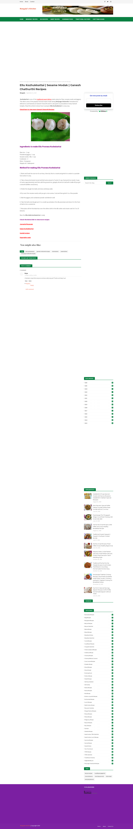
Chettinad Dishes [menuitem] (98, 19)
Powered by (94, 111)
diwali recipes (99, 667)
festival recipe (99, 676)
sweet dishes (64, 251)
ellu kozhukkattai (30, 251)
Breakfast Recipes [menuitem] (32, 19)
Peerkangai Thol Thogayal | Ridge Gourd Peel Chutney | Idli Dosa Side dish (103, 517)
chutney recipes (99, 655)
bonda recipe (99, 629)
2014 (99, 420)
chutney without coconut (99, 658)
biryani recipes (99, 623)
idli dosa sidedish (99, 681)
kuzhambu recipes (99, 699)
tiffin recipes (99, 752)
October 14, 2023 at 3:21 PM (31, 275)
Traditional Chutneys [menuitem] (83, 19)
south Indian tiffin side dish (99, 734)
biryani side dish (99, 626)
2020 (99, 401)
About (26, 1)
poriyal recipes (99, 714)
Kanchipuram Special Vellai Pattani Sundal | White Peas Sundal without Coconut (101, 507)
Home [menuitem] (21, 19)
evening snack (99, 673)
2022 (99, 395)
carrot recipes (99, 641)
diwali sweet (99, 670)
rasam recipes (99, 722)
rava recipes (99, 725)
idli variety (99, 684)
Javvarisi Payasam (26, 224)
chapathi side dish (99, 646)
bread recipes (99, 632)
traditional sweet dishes (44, 99)
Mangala (22, 93)
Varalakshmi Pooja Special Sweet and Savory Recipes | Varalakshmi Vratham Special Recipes (102, 496)
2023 (99, 392)
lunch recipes (99, 702)
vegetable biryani (99, 760)
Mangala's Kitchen (28, 8)
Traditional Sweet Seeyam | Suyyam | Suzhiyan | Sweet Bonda (101, 536)
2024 (99, 389)
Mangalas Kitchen (25, 825)
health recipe (99, 679)
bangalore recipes (99, 620)
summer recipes (99, 740)
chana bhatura (89, 776)
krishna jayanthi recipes (99, 696)
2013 (99, 423)
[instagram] (111, 1)
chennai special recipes (99, 649)
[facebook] (105, 1)
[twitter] (108, 1)
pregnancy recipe (99, 719)
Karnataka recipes (99, 614)
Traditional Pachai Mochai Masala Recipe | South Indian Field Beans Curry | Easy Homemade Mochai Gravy (102, 566)
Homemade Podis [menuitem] (67, 19)
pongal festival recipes (99, 711)
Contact (32, 1)
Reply (26, 281)
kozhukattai (55, 251)
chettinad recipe (99, 652)
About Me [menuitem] (24, 24)
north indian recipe (99, 705)
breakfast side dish (99, 638)
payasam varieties (99, 708)
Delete (30, 281)
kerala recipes (99, 690)
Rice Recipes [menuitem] (44, 19)
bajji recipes (99, 617)
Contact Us (110, 826)
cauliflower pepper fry (100, 773)
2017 (99, 411)
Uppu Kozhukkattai (26, 229)
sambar (99, 728)
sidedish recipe (99, 731)
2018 (99, 407)
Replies (28, 283)
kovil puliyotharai (89, 779)
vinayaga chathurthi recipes (31, 81)
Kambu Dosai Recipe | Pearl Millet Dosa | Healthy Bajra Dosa (103, 545)
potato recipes (99, 717)
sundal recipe (99, 743)
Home (21, 1)
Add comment (30, 289)
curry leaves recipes (99, 661)
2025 (99, 386)
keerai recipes (99, 687)
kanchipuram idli (99, 776)
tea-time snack (99, 749)
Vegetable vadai (25, 237)
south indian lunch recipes (99, 737)
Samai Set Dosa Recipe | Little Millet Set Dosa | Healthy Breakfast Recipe (102, 526)
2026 (99, 383)
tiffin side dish (99, 754)
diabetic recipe (99, 664)
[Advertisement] (67, 41)
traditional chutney (99, 757)
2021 (99, 398)
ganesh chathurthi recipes (43, 251)
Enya (26, 273)
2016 (99, 414)
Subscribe (98, 105)
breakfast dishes (99, 635)
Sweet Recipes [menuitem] (55, 19)
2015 (99, 417)
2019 (99, 404)
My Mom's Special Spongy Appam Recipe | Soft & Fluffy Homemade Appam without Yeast (102, 590)
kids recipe (99, 693)
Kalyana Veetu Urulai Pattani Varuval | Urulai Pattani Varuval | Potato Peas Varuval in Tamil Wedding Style (102, 554)
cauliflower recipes (99, 644)
